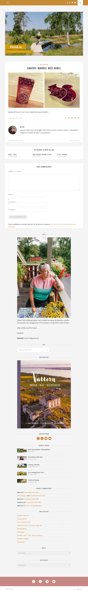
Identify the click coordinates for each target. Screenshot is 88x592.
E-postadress (12, 201)
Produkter (44, 64)
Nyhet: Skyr (12, 154)
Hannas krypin (22, 496)
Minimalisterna (22, 529)
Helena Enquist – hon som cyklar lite (29, 525)
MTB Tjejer (21, 532)
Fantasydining (22, 519)
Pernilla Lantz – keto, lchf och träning (29, 535)
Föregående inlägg (16, 140)
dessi (21, 118)
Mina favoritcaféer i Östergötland (39, 449)
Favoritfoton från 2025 (35, 457)
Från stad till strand (23, 522)
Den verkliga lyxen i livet (36, 472)
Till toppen (77, 589)
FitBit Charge (62, 154)
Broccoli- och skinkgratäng (33, 505)
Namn (11, 195)
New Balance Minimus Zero (42, 154)
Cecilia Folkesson (23, 515)
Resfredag (20, 542)
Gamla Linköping (33, 480)
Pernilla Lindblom (23, 539)
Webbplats (12, 210)
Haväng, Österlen (33, 465)
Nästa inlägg (74, 140)
